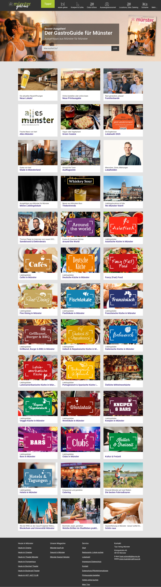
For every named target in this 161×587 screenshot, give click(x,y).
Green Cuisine (69, 134)
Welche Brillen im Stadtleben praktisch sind (83, 528)
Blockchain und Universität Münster (37, 528)
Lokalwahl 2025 (112, 134)
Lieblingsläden (111, 239)
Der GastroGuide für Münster (78, 33)
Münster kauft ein (57, 548)
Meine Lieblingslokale (30, 205)
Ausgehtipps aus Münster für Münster (34, 203)
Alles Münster (26, 134)
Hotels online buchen (90, 580)
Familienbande (112, 98)
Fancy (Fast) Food (114, 277)
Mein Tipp (86, 584)
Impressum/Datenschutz (91, 562)
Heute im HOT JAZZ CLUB (28, 575)
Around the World (70, 241)
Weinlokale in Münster (73, 420)
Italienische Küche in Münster (119, 349)
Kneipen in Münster (114, 420)
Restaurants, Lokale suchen (92, 552)
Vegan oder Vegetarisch (71, 132)
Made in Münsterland (30, 170)
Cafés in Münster (28, 277)
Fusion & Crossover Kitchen (73, 239)
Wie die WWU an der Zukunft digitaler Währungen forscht (42, 526)
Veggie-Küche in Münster (32, 420)
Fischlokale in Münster (73, 313)
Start (84, 548)
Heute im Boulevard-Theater (29, 571)
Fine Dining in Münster (31, 313)
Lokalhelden (111, 170)
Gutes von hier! (26, 168)
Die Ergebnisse (111, 132)
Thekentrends (69, 205)
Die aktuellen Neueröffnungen (31, 96)
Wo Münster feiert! (114, 205)
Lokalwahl (86, 557)
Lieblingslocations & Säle (115, 203)
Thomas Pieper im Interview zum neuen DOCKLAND (40, 239)
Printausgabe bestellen (91, 575)
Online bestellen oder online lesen (75, 96)
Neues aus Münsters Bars (72, 203)
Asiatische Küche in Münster (119, 241)
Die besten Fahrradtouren (117, 492)
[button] (12, 35)
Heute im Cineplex (25, 552)
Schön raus (110, 528)
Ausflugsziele (69, 170)
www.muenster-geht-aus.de (129, 559)
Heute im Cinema (24, 548)
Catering (66, 492)
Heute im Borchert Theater (28, 566)
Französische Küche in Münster (120, 313)
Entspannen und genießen (72, 490)
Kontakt (85, 566)
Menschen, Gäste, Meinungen (116, 168)
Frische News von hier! (28, 132)
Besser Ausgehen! (55, 28)
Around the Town (69, 168)
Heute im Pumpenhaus (27, 562)
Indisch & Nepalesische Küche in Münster (82, 349)
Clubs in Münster (70, 456)
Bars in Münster (27, 456)
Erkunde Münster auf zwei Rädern (118, 490)
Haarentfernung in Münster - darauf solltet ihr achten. (126, 526)
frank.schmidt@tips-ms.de (129, 556)
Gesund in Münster (57, 552)
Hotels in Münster (28, 492)
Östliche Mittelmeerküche (117, 385)
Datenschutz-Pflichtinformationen (95, 571)
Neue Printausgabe (71, 98)
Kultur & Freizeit (113, 456)
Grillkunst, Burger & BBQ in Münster (37, 349)
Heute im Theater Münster (28, 557)
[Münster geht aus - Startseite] (19, 5)
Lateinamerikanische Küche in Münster (39, 385)
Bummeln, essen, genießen (72, 526)
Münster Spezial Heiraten (60, 557)
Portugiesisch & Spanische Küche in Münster (84, 385)
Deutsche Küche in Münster (75, 277)
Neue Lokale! (26, 98)
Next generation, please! (114, 96)
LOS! (115, 48)
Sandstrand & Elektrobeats (33, 241)
